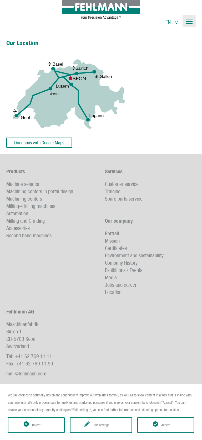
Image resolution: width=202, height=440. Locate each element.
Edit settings (101, 425)
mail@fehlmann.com (26, 373)
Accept (165, 425)
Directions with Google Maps (39, 142)
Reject (36, 425)
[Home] (101, 9)
